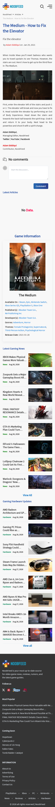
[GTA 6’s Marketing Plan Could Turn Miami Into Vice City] (40, 435)
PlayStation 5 (26, 305)
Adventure (18, 322)
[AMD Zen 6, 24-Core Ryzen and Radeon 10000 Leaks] (40, 588)
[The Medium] (27, 289)
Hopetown (7, 736)
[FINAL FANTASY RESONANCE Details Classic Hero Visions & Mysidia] (40, 418)
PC (33, 793)
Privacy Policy (8, 780)
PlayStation (11, 793)
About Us (6, 768)
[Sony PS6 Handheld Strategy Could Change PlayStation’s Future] (40, 553)
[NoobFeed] (13, 6)
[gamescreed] (16, 690)
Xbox (24, 793)
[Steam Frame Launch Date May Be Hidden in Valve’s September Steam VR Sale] (40, 571)
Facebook (25, 139)
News (7, 798)
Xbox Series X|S (12, 305)
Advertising (7, 772)
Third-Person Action (14, 330)
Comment (41, 186)
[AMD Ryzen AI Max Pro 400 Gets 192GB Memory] (40, 606)
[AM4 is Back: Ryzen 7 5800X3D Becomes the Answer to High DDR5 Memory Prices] (40, 640)
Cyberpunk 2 (8, 740)
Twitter (6, 139)
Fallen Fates (7, 748)
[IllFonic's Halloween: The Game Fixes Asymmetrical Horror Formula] (40, 453)
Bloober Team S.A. (27, 309)
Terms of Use (8, 776)
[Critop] (25, 690)
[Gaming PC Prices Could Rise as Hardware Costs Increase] (40, 536)
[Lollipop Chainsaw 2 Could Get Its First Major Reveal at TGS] (40, 470)
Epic (28, 302)
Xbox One (37, 305)
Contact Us (7, 784)
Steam (22, 302)
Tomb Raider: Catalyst (12, 752)
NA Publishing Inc (13, 313)
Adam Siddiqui (13, 44)
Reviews (19, 798)
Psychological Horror (35, 330)
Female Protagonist (23, 326)
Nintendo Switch (39, 302)
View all (27, 645)
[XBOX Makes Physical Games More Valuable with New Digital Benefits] (40, 366)
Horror (27, 322)
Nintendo (44, 793)
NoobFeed (7, 14)
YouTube (15, 139)
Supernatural (40, 326)
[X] (3, 690)
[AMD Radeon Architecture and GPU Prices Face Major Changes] (40, 518)
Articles (18, 14)
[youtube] (8, 690)
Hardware (45, 798)
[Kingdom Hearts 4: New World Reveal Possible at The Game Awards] (40, 401)
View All (27, 495)
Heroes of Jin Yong (11, 744)
